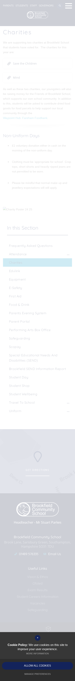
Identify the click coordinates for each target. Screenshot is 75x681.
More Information (37, 653)
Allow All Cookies (37, 665)
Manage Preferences (37, 674)
